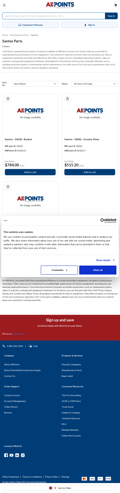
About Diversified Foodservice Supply (22, 370)
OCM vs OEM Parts (71, 401)
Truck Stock (67, 406)
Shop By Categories (71, 364)
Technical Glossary (71, 418)
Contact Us (9, 376)
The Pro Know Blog (71, 395)
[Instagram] (23, 455)
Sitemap (65, 476)
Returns (8, 412)
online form (17, 333)
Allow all (97, 270)
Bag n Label (67, 376)
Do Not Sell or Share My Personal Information (24, 482)
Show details (103, 260)
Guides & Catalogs (71, 412)
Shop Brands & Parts (72, 370)
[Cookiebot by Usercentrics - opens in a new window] (102, 220)
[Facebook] (6, 455)
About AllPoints (12, 364)
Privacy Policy (51, 476)
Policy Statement (10, 476)
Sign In (91, 25)
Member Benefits (70, 430)
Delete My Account (71, 435)
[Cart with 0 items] (115, 5)
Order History (11, 406)
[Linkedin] (17, 455)
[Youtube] (11, 455)
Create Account (12, 395)
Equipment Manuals (32, 25)
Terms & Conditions (32, 476)
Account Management (15, 401)
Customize (57, 270)
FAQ (64, 424)
